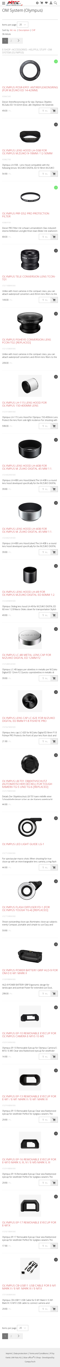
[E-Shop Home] (14, 3)
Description (24, 30)
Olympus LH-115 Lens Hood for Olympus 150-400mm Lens (24, 404)
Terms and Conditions (38, 1353)
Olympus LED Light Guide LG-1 (23, 844)
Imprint (9, 1353)
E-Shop (6, 49)
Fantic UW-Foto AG (14, 1357)
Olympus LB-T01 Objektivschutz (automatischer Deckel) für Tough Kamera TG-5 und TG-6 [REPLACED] (27, 784)
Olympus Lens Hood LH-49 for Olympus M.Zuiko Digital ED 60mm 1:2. (28, 593)
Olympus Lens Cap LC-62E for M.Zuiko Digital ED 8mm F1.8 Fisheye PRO (28, 719)
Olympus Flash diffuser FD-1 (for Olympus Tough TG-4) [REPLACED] (26, 908)
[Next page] (18, 41)
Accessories (19, 49)
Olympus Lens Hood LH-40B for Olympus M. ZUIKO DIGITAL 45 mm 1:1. (27, 467)
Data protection (20, 1353)
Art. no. (13, 30)
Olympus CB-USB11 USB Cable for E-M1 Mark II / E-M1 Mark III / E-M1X (29, 1287)
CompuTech (30, 1361)
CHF (33, 30)
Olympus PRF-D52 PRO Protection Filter (25, 214)
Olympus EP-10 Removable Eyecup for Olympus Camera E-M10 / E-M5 (29, 1034)
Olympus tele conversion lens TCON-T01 (28, 278)
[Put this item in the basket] (54, 111)
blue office (29, 1357)
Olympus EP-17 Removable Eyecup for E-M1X (29, 1223)
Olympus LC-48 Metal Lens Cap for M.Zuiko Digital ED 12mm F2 (26, 656)
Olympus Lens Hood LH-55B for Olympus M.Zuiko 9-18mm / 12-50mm (27, 151)
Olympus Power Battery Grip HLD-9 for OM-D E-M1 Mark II (30, 971)
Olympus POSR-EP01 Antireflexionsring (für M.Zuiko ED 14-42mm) (30, 88)
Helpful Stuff (37, 49)
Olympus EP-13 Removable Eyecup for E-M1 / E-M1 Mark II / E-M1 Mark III (29, 1097)
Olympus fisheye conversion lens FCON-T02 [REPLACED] (26, 341)
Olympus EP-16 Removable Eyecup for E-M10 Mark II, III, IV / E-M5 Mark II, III (29, 1160)
